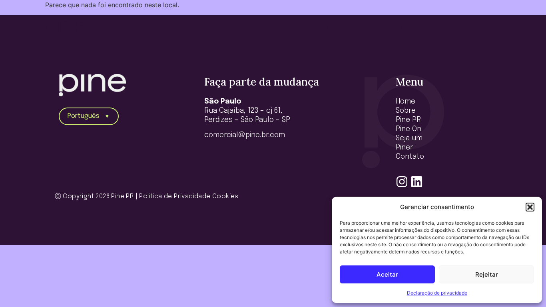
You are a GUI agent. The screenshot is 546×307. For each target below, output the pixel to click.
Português (89, 116)
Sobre (335, 28)
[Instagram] (402, 181)
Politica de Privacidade (174, 196)
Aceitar (387, 274)
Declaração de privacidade (437, 293)
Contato (484, 28)
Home (308, 28)
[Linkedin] (416, 181)
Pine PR (365, 28)
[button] (530, 207)
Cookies (225, 196)
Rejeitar (486, 274)
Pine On (397, 28)
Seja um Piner (439, 28)
